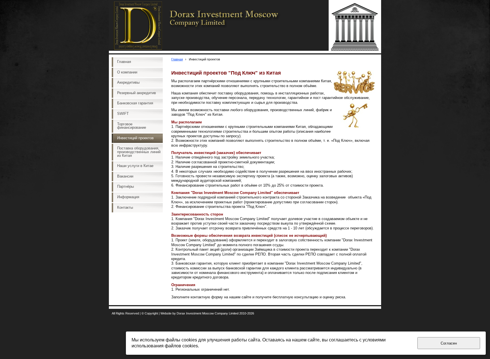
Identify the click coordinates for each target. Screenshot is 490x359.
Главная (177, 59)
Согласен (449, 343)
